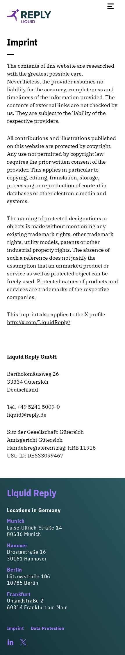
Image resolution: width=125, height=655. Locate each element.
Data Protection (48, 628)
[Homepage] (62, 16)
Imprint (15, 628)
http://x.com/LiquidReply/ (38, 322)
